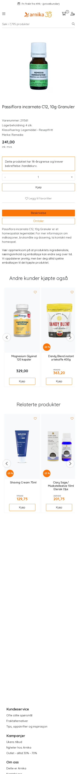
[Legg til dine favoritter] (35, 292)
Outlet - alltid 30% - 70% (21, 753)
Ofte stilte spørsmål (19, 715)
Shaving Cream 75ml (23, 482)
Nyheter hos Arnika (18, 747)
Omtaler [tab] (38, 221)
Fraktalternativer (17, 721)
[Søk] (73, 24)
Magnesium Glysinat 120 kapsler (24, 358)
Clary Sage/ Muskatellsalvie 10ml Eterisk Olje (61, 486)
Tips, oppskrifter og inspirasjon (26, 726)
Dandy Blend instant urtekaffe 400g (61, 358)
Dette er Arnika (16, 768)
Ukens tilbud (14, 742)
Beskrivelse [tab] (38, 213)
